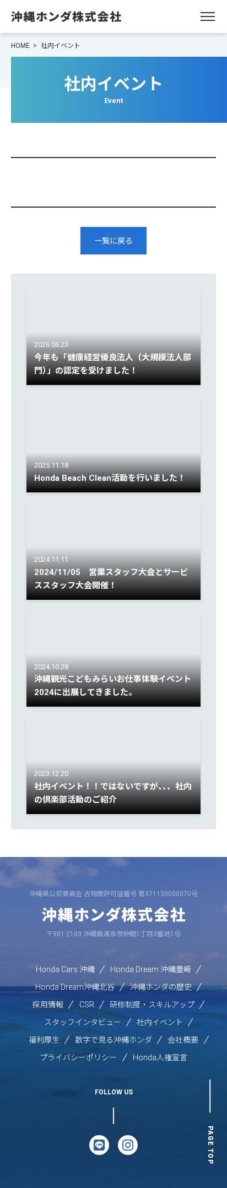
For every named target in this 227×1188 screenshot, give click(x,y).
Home (20, 46)
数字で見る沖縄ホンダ (113, 1039)
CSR (86, 1004)
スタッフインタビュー (82, 1022)
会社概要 (182, 1039)
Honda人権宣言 (160, 1057)
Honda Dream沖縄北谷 (75, 987)
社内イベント (160, 1022)
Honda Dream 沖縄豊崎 (150, 969)
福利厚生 (44, 1039)
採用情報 (48, 1004)
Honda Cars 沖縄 (65, 969)
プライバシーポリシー (78, 1057)
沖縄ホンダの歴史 (161, 987)
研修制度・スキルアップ (152, 1004)
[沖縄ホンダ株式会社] (66, 16)
